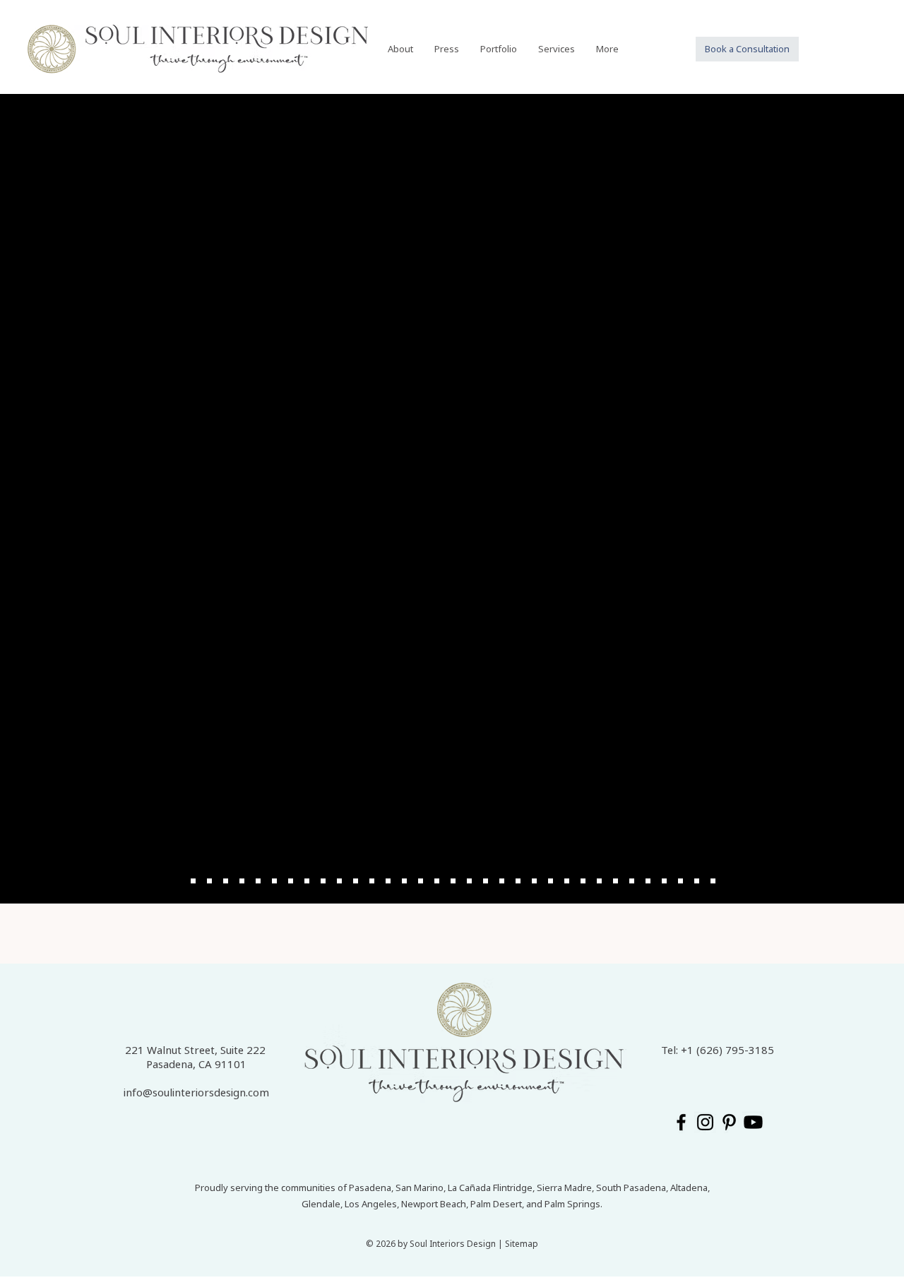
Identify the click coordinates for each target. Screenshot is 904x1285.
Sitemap (521, 1244)
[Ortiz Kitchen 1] (193, 881)
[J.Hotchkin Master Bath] (696, 881)
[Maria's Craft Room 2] (371, 881)
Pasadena (370, 1187)
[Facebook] (681, 1122)
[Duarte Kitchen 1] (631, 881)
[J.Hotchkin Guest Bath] (680, 881)
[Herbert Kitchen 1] (712, 881)
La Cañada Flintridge (490, 1187)
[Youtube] (753, 1122)
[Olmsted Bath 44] (290, 881)
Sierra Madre (564, 1187)
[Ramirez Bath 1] (534, 881)
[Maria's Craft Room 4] (388, 881)
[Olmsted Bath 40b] (274, 881)
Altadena (689, 1187)
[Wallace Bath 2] (436, 881)
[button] (499, 49)
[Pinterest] (729, 1122)
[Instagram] (705, 1122)
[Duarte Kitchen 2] (648, 881)
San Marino (420, 1187)
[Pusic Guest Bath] (615, 881)
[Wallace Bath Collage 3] (453, 881)
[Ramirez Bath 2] (518, 881)
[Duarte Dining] (664, 881)
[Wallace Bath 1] (420, 881)
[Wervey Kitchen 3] (339, 881)
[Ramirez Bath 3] (501, 881)
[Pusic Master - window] (566, 881)
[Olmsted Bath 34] (241, 881)
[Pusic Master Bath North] (599, 881)
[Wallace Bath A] (404, 881)
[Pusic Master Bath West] (583, 881)
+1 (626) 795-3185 (727, 1050)
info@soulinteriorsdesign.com (196, 1092)
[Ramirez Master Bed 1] (469, 881)
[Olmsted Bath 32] (258, 881)
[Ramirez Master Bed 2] (485, 881)
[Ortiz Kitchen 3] (225, 881)
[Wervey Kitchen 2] (323, 881)
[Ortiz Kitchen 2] (209, 881)
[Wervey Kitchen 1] (306, 881)
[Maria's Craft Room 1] (355, 881)
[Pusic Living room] (550, 881)
